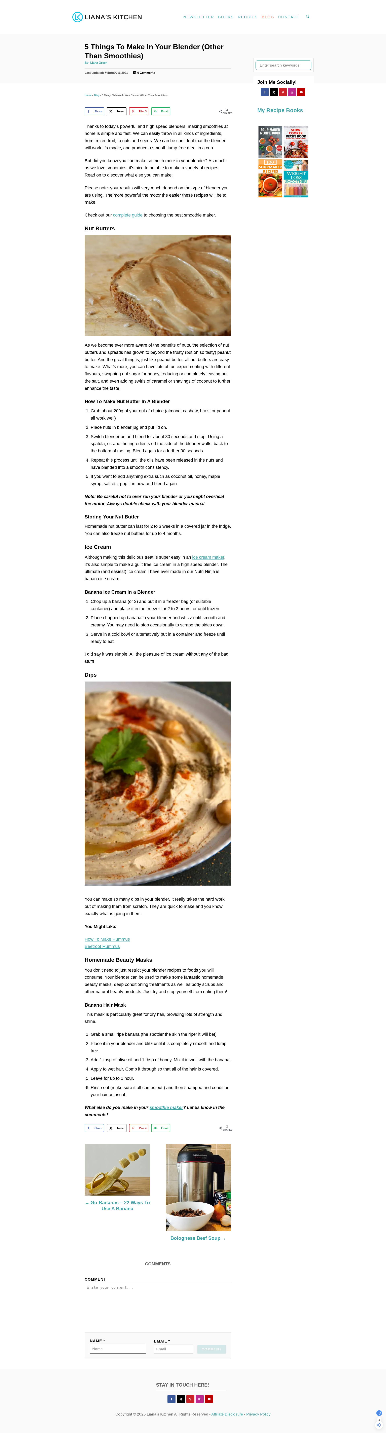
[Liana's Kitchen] (108, 17)
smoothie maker (166, 1107)
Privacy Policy (258, 1414)
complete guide (128, 215)
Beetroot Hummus (102, 946)
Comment (95, 1279)
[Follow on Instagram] (292, 92)
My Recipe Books (280, 110)
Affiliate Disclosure (227, 1414)
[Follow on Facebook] (265, 92)
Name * (97, 1341)
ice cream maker (208, 557)
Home (88, 95)
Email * (162, 1341)
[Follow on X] (274, 92)
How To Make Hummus (107, 939)
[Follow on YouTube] (301, 92)
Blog (96, 95)
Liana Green (98, 62)
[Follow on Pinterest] (283, 92)
